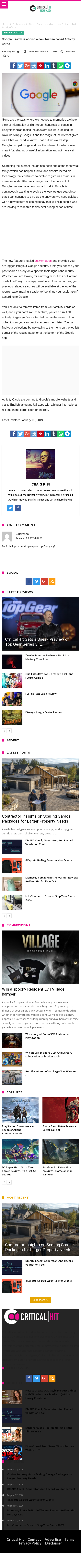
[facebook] (13, 65)
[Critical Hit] (40, 5)
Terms (69, 1539)
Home (5, 24)
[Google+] (44, 581)
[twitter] (20, 65)
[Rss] (52, 581)
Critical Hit (15, 1539)
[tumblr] (54, 65)
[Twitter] (36, 581)
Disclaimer (53, 1543)
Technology (19, 24)
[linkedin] (47, 65)
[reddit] (33, 65)
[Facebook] (29, 581)
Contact (34, 1539)
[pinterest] (40, 65)
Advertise (53, 1539)
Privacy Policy (30, 1543)
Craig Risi (10, 51)
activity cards (43, 260)
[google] (27, 65)
